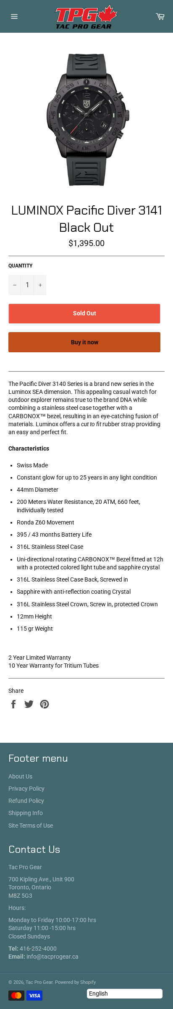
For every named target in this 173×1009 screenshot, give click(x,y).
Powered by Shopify (75, 982)
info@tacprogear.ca (52, 956)
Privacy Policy (26, 788)
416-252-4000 (38, 948)
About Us (20, 776)
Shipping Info (25, 813)
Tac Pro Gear (39, 982)
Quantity (20, 266)
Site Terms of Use (30, 825)
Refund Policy (26, 800)
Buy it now (84, 342)
